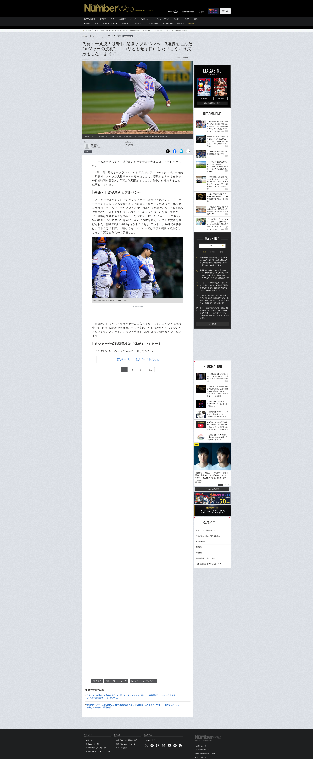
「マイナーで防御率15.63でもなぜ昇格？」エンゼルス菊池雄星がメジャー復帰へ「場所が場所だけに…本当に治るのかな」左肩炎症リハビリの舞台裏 (214, 299)
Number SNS (150, 740)
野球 (89, 30)
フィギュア (137, 23)
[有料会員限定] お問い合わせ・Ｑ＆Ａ (209, 564)
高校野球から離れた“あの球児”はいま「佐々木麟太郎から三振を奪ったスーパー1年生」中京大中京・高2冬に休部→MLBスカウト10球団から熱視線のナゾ (214, 274)
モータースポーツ (109, 23)
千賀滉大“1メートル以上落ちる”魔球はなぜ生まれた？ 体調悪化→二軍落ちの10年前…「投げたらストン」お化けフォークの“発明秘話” (133, 706)
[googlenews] (175, 746)
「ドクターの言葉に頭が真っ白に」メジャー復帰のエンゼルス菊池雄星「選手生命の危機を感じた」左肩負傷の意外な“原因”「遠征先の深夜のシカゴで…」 (214, 286)
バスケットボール (152, 23)
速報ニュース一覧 (92, 744)
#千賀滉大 (97, 681)
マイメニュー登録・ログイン (206, 530)
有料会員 (225, 11)
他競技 (179, 23)
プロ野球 (103, 19)
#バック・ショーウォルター (143, 681)
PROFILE (88, 152)
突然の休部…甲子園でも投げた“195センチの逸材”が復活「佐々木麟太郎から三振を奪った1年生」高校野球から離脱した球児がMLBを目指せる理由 (214, 261)
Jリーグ (133, 19)
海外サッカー (145, 19)
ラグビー (125, 23)
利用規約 (199, 547)
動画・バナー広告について (205, 753)
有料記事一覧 (201, 541)
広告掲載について (202, 750)
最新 (204, 252)
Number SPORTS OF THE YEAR (98, 751)
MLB (112, 19)
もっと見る (212, 324)
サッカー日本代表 (162, 19)
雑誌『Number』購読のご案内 (126, 740)
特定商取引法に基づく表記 (205, 558)
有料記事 (191, 23)
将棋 (96, 23)
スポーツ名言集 (121, 748)
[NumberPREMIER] (213, 11)
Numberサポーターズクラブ (96, 748)
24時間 (212, 252)
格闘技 (86, 23)
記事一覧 (89, 740)
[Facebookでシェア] (175, 152)
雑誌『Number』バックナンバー (127, 744)
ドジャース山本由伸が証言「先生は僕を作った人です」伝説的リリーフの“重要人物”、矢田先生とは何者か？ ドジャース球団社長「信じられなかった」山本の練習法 (214, 313)
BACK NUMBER (128, 36)
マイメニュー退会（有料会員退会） (208, 536)
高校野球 (122, 19)
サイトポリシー (201, 757)
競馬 (195, 19)
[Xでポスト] (168, 152)
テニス (187, 19)
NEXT (151, 369)
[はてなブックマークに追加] (181, 152)
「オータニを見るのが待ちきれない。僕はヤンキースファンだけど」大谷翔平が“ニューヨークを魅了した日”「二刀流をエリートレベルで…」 (132, 696)
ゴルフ (176, 19)
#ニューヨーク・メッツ (116, 681)
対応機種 (199, 553)
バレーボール (168, 23)
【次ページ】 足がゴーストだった (138, 359)
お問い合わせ (201, 746)
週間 (221, 252)
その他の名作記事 (212, 489)
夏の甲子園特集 (89, 19)
